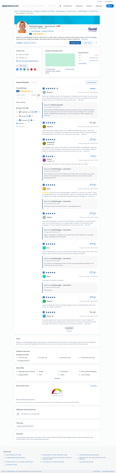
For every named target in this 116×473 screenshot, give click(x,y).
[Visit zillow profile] (17, 69)
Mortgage (37, 11)
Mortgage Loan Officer (47, 11)
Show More (85, 39)
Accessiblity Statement (108, 471)
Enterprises (79, 6)
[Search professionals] (60, 6)
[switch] (38, 95)
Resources (99, 6)
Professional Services (26, 11)
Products (89, 6)
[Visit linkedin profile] (24, 69)
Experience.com (14, 471)
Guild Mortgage (60, 11)
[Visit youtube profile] (35, 69)
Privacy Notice (96, 471)
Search (16, 11)
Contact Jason (75, 43)
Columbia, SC (23, 58)
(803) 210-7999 (23, 54)
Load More (69, 328)
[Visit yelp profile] (31, 69)
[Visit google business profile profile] (28, 69)
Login (100, 1)
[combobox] (35, 6)
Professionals (68, 6)
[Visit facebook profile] (21, 69)
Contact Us (109, 1)
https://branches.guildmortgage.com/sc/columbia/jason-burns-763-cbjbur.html (29, 61)
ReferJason (87, 43)
